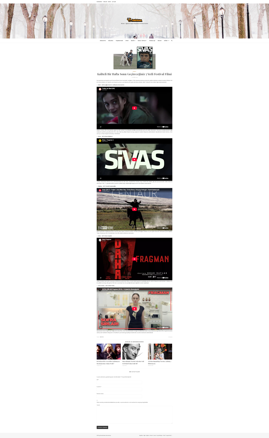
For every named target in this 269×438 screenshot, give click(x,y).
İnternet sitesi (100, 393)
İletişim (114, 1)
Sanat (134, 71)
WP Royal (99, 435)
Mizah (160, 40)
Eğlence (110, 40)
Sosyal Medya (159, 435)
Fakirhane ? (99, 1)
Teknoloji (152, 40)
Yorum (98, 405)
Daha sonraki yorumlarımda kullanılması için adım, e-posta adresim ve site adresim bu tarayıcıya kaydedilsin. (122, 402)
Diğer (165, 40)
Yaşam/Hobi (119, 40)
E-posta (99, 386)
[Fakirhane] (134, 20)
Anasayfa (103, 40)
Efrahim (102, 337)
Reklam (105, 1)
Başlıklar (141, 435)
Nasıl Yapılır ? (142, 40)
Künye (109, 1)
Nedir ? (133, 40)
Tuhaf (164, 435)
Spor (127, 40)
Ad (98, 379)
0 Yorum (170, 337)
